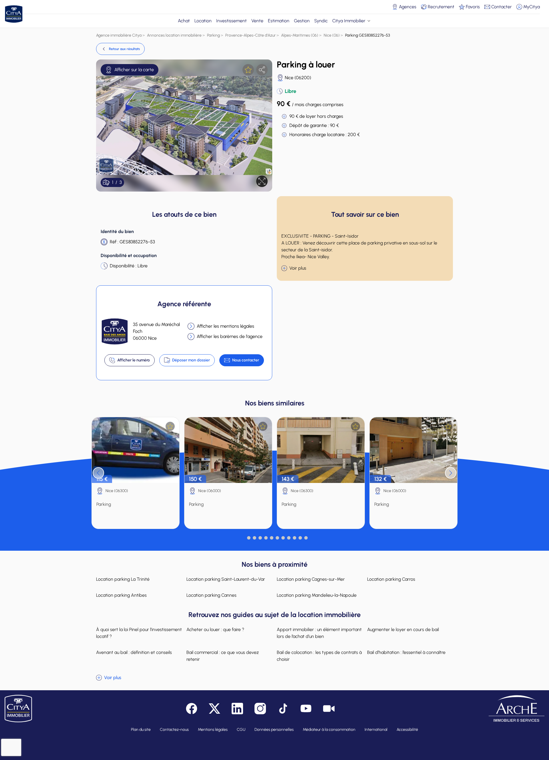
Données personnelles (274, 729)
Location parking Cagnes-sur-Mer (311, 579)
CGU (241, 729)
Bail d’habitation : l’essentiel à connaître (406, 652)
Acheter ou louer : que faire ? (215, 629)
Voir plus (297, 268)
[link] (120, 49)
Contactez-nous (174, 729)
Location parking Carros (391, 579)
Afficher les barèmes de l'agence (229, 336)
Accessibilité (407, 729)
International (376, 729)
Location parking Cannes (211, 595)
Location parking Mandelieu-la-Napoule (317, 595)
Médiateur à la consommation (329, 729)
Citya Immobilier (348, 20)
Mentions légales (213, 729)
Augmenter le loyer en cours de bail (403, 629)
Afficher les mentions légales (225, 326)
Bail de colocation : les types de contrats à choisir (319, 656)
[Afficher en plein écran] (262, 181)
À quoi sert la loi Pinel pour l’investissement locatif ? (139, 633)
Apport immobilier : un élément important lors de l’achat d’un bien (319, 633)
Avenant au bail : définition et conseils (134, 652)
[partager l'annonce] (262, 69)
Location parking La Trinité (123, 579)
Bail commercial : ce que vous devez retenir (222, 656)
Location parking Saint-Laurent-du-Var (225, 579)
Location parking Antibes (121, 595)
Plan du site (141, 729)
